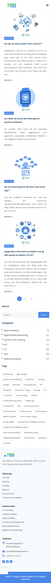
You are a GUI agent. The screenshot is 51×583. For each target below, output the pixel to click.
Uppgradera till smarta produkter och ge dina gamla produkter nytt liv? (24, 253)
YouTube (7, 443)
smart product (41, 411)
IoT (5, 349)
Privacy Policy (8, 493)
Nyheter (5, 489)
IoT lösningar (7, 510)
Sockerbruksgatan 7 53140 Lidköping (14, 545)
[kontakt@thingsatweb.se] (3, 551)
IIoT (5, 344)
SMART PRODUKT (10, 416)
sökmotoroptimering (11, 432)
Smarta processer (31, 406)
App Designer (22, 374)
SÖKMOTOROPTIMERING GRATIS (16, 427)
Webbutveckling (12, 358)
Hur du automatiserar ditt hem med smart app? (24, 189)
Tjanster (6, 481)
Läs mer (7, 80)
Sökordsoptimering (10, 526)
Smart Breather (9, 411)
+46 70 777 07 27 (13, 556)
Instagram (7, 390)
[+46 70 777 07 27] (3, 555)
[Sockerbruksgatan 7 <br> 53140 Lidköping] (3, 543)
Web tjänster (29, 438)
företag (41, 379)
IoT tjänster (7, 395)
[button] (47, 5)
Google (6, 385)
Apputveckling (11, 330)
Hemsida (16, 385)
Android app (8, 374)
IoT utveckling (22, 395)
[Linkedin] (7, 561)
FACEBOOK (30, 379)
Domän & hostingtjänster (13, 522)
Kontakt (5, 485)
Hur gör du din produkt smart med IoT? (23, 43)
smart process (25, 411)
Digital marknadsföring (16, 335)
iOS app (37, 390)
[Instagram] (11, 561)
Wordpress (42, 438)
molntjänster (8, 406)
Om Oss (5, 477)
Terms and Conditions (12, 497)
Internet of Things (22, 390)
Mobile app (29, 401)
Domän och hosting (14, 339)
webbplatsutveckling (11, 438)
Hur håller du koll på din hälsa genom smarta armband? (22, 120)
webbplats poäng (31, 432)
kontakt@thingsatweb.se (17, 551)
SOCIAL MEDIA (8, 422)
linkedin (34, 395)
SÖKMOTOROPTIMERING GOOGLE (31, 422)
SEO (6, 354)
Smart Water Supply (28, 416)
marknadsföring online (12, 401)
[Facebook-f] (3, 561)
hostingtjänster (30, 385)
